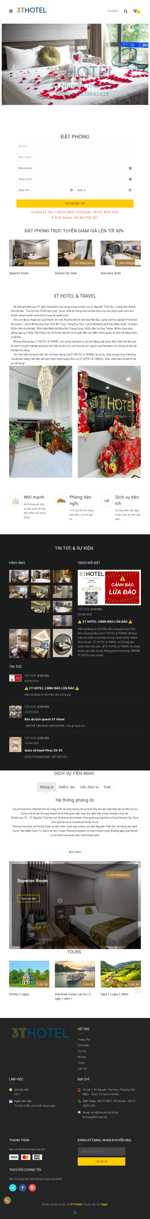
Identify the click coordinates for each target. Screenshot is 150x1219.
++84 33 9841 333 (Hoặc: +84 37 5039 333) (86, 212)
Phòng (82, 1057)
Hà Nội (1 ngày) (19, 994)
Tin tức (82, 1051)
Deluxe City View (66, 273)
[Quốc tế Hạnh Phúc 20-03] (15, 744)
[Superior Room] (29, 253)
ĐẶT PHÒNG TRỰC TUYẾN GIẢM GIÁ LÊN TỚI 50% (74, 230)
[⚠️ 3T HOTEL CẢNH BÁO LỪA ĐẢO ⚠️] (109, 587)
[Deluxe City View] (75, 253)
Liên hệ (82, 1068)
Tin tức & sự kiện (74, 548)
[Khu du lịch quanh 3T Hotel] (15, 712)
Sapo (104, 1204)
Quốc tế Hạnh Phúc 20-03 (43, 750)
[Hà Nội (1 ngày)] (29, 974)
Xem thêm (75, 852)
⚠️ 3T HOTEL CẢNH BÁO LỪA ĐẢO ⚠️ (105, 621)
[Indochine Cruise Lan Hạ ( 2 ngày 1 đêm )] (75, 974)
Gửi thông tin (75, 203)
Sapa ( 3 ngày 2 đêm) (114, 994)
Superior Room (19, 273)
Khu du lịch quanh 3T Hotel (44, 719)
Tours (74, 951)
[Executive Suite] (121, 253)
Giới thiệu (83, 1045)
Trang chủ (84, 1039)
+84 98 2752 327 (85, 218)
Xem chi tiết (28, 898)
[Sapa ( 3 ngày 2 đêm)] (121, 974)
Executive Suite (111, 273)
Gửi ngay (101, 1161)
